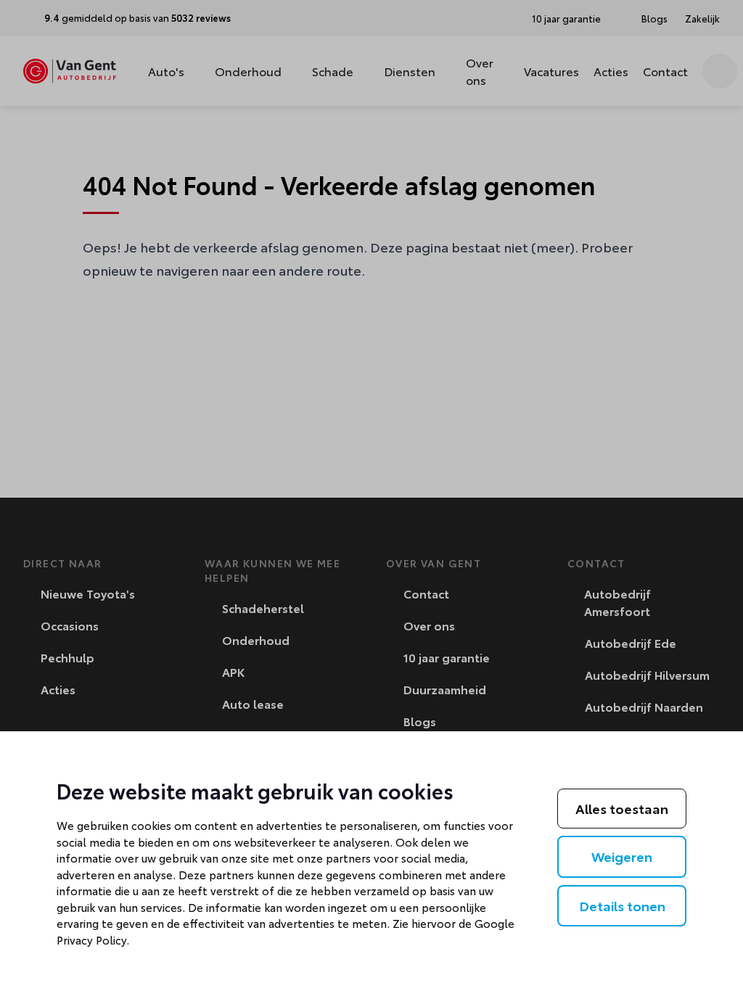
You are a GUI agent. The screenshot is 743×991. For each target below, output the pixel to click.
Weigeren (621, 856)
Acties (611, 70)
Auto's (166, 70)
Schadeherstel (261, 607)
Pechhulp (66, 657)
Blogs (418, 720)
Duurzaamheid (443, 688)
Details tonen (622, 905)
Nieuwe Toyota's (86, 593)
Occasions (68, 625)
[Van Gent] (69, 71)
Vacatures (551, 70)
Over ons (479, 71)
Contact (665, 70)
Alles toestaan (621, 808)
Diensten (409, 70)
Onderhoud (248, 70)
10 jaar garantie (445, 657)
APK (232, 671)
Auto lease (251, 703)
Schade (332, 70)
